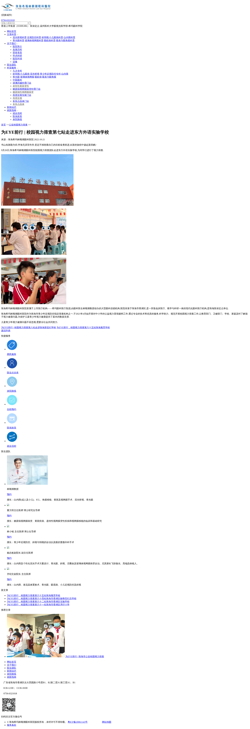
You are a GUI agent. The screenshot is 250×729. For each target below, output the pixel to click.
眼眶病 (38, 77)
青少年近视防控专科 (50, 74)
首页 (3, 125)
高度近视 (17, 98)
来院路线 (17, 119)
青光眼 (16, 77)
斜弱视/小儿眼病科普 (52, 37)
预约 (9, 494)
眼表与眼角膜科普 (65, 40)
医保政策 (17, 116)
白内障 (64, 74)
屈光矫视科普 (20, 37)
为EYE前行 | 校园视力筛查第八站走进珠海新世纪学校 (28, 327)
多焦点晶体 (18, 104)
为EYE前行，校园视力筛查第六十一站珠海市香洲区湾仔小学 (38, 604)
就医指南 (11, 110)
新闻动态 (11, 107)
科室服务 (11, 68)
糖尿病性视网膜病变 (23, 92)
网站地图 (106, 722)
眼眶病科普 (50, 40)
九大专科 (17, 71)
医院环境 (17, 58)
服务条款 (11, 725)
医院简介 (17, 46)
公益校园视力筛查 (18, 125)
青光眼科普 (18, 40)
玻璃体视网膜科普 (34, 40)
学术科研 (17, 55)
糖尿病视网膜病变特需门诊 (27, 89)
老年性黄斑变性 (21, 86)
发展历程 (17, 49)
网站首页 (11, 31)
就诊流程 (17, 113)
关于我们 (11, 43)
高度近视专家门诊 (22, 95)
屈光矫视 (34, 74)
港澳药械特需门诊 (22, 83)
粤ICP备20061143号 (78, 722)
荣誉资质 (17, 52)
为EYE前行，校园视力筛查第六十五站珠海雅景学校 (83, 327)
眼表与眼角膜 (49, 77)
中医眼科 (17, 80)
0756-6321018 (8, 20)
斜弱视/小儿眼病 (21, 74)
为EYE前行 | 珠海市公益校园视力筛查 (84, 656)
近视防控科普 (34, 37)
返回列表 (5, 330)
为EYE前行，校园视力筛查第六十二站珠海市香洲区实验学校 (38, 601)
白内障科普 (69, 37)
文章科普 (11, 34)
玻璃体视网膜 (27, 77)
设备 (15, 61)
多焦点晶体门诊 (21, 101)
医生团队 (11, 64)
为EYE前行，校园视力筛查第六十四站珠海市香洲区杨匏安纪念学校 (41, 598)
